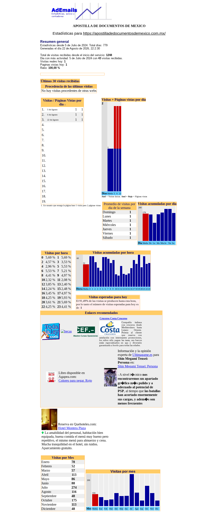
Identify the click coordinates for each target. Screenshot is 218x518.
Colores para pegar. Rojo (75, 380)
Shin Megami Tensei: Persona (138, 366)
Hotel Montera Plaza (72, 428)
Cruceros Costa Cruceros (113, 318)
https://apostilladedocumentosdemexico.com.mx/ (124, 33)
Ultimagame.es (142, 355)
